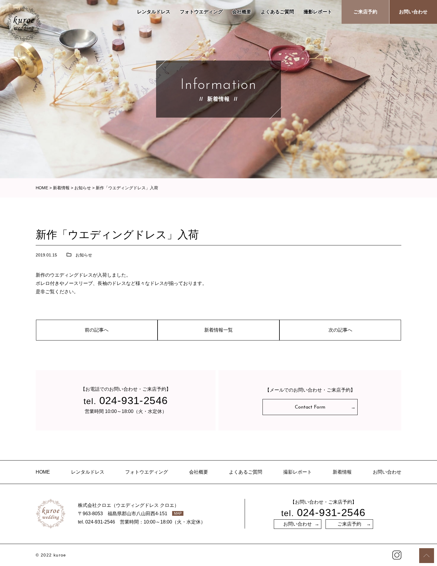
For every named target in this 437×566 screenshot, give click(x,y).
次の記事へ (340, 329)
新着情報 (342, 471)
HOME (43, 471)
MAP (178, 513)
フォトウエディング (201, 11)
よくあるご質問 (277, 11)
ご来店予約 (365, 11)
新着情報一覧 (218, 329)
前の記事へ (97, 329)
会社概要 (241, 11)
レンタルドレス (153, 11)
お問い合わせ (413, 11)
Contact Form (310, 407)
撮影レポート (318, 11)
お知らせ (84, 255)
